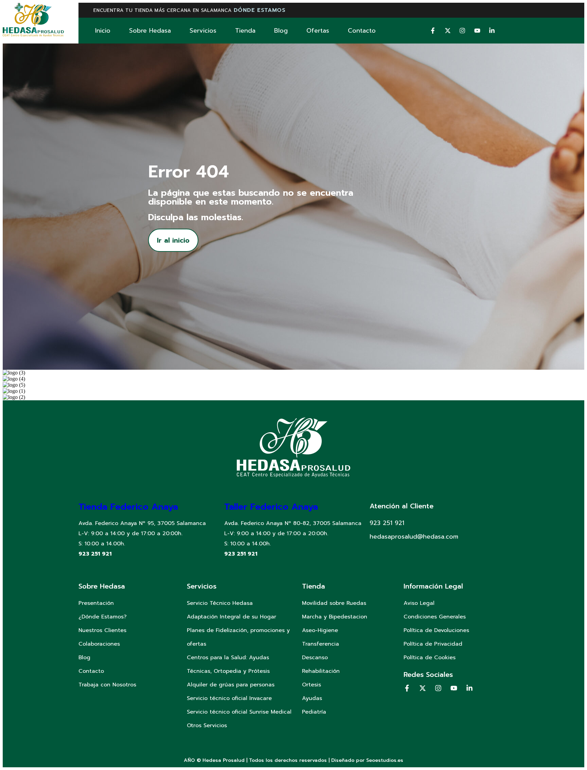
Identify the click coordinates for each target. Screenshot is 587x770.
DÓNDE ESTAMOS (260, 10)
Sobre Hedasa (150, 30)
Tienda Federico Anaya (128, 506)
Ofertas (317, 30)
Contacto (362, 30)
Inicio (102, 30)
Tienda (245, 30)
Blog (281, 30)
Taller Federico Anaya (271, 506)
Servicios (203, 30)
